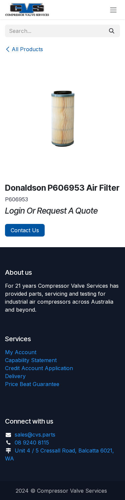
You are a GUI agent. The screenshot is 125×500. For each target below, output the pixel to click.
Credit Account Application (39, 368)
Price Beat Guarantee (32, 384)
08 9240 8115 (32, 442)
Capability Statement (31, 360)
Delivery (15, 376)
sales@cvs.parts (35, 434)
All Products (27, 49)
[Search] (111, 31)
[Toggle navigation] (113, 10)
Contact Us (25, 230)
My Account (20, 352)
